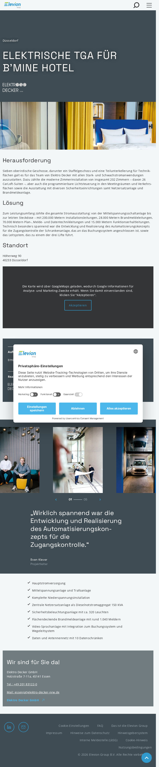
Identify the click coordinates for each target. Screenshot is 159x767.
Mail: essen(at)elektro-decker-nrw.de (33, 692)
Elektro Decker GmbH (23, 700)
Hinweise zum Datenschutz (90, 733)
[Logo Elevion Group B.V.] (12, 5)
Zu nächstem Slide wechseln (101, 499)
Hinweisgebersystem (133, 733)
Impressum (54, 733)
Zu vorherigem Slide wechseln (55, 499)
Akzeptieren (78, 305)
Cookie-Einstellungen (74, 726)
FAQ (100, 726)
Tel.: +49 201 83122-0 (22, 684)
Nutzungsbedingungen (135, 747)
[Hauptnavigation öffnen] (149, 5)
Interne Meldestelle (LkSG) (98, 740)
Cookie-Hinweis (137, 740)
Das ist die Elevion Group (129, 726)
